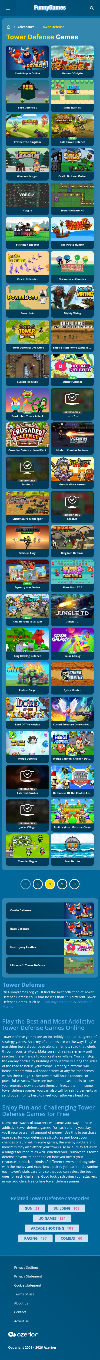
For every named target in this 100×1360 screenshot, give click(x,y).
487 (43, 1238)
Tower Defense (52, 27)
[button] (92, 8)
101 (70, 1228)
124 (62, 1218)
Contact (20, 1312)
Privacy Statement (28, 1276)
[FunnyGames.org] (8, 26)
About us (21, 1303)
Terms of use (24, 1294)
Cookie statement (27, 1285)
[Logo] (50, 8)
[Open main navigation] (8, 8)
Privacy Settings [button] (26, 1267)
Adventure (25, 27)
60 (80, 1238)
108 (76, 1208)
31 (37, 1208)
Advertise (21, 1321)
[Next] (38, 884)
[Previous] (25, 884)
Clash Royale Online (57, 1002)
